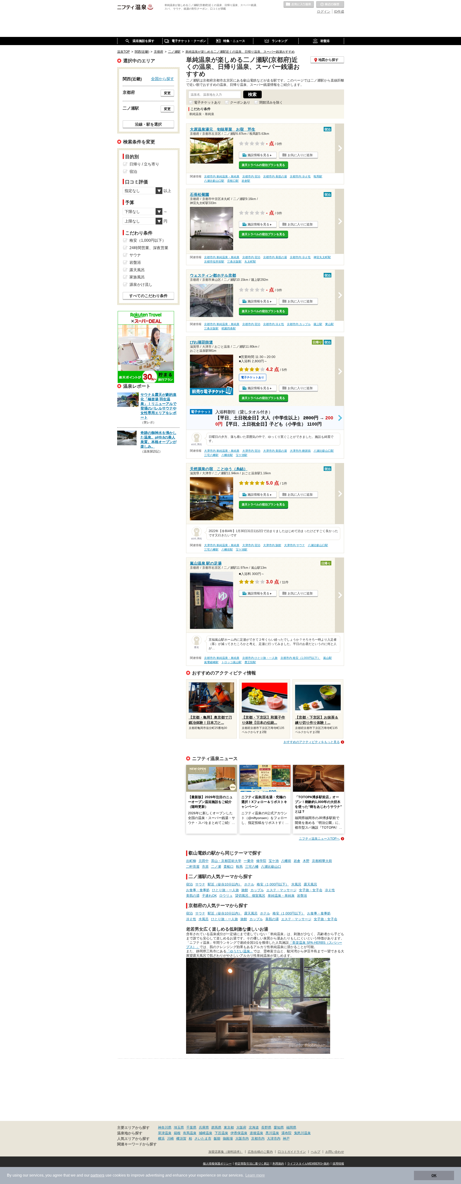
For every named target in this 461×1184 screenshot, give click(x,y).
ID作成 (339, 11)
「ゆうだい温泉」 (239, 951)
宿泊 (189, 884)
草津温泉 (164, 1133)
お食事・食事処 (198, 890)
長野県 (266, 1127)
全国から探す (162, 78)
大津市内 (273, 1138)
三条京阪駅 (234, 261)
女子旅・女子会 (310, 890)
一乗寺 (249, 861)
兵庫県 (204, 1127)
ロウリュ (226, 895)
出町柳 (191, 861)
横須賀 (181, 1138)
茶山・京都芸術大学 (226, 861)
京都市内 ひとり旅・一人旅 (260, 658)
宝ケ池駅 (241, 455)
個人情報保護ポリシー (217, 1163)
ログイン (323, 11)
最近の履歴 (330, 4)
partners (97, 1175)
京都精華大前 (322, 861)
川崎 (170, 1138)
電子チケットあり (207, 102)
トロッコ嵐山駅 (231, 662)
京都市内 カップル (299, 324)
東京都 (229, 1127)
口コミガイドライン (292, 1152)
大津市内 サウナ (294, 545)
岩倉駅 (246, 180)
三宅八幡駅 (211, 455)
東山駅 (329, 324)
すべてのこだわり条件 (148, 296)
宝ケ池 (274, 861)
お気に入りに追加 (300, 155)
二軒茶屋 (193, 866)
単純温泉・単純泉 (281, 895)
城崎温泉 (205, 1133)
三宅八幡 (252, 866)
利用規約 (278, 1163)
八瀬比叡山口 (271, 866)
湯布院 (286, 1133)
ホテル (249, 884)
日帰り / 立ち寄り (144, 164)
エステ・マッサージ (281, 890)
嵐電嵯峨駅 (211, 662)
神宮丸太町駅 (322, 257)
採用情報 (338, 1163)
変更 (167, 93)
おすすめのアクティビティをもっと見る (312, 742)
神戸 (286, 1138)
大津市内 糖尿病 (300, 450)
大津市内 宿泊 (251, 450)
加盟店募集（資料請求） (225, 1152)
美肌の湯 (193, 895)
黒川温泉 (272, 1133)
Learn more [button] (255, 1175)
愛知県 (279, 1127)
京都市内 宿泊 (251, 176)
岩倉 (297, 861)
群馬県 (216, 1127)
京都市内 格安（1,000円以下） (300, 658)
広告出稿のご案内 (260, 1152)
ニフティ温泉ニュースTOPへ (319, 838)
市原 (205, 866)
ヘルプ (315, 1152)
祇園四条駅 (228, 328)
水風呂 (296, 884)
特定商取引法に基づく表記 (252, 1163)
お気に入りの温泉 (299, 4)
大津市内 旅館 (272, 545)
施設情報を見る (258, 155)
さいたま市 (202, 1138)
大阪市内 (242, 1138)
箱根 (177, 1133)
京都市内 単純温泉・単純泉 (221, 176)
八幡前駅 (227, 455)
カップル (257, 890)
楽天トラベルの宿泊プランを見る (263, 165)
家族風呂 (137, 277)
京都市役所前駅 (214, 261)
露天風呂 (310, 884)
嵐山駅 (327, 658)
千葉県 (191, 1127)
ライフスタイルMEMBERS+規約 (308, 1163)
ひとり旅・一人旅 (225, 890)
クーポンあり (240, 102)
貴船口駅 (233, 180)
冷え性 (330, 890)
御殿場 (228, 1138)
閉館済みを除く (271, 102)
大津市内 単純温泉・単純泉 (221, 450)
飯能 (217, 1138)
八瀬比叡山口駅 (214, 180)
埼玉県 (179, 1127)
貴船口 (229, 866)
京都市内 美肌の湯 (275, 176)
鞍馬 (239, 866)
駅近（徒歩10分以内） (225, 884)
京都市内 (258, 1138)
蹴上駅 (318, 324)
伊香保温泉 (238, 1133)
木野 (306, 861)
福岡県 (291, 1127)
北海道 (254, 1127)
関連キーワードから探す (137, 1144)
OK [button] (434, 1175)
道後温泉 (256, 1133)
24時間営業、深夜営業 (148, 248)
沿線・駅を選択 (148, 124)
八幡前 (286, 861)
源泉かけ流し (140, 284)
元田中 (204, 861)
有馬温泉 (189, 1133)
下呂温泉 (221, 1133)
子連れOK (209, 895)
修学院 (261, 861)
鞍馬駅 (318, 176)
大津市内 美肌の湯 (275, 450)
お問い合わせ (334, 1152)
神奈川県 (164, 1127)
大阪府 (241, 1127)
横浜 (161, 1138)
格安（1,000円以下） (273, 884)
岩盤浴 (302, 895)
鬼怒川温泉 (302, 1133)
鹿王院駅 (250, 662)
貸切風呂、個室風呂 (250, 895)
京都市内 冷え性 (300, 176)
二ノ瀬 (216, 866)
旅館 (244, 890)
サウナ (200, 884)
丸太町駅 (250, 261)
